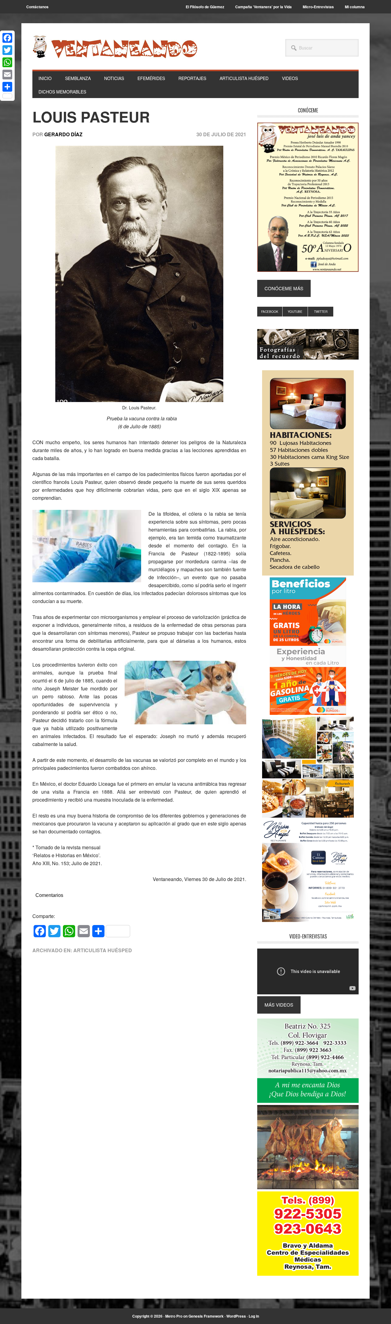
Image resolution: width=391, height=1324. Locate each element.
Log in (254, 1316)
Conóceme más (284, 288)
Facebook (269, 311)
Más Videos (279, 1004)
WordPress (236, 1316)
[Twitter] (7, 50)
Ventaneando (114, 46)
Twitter (320, 311)
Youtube (295, 311)
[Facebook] (7, 38)
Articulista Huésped (102, 950)
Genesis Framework (206, 1316)
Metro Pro (173, 1316)
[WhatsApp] (7, 62)
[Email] (7, 74)
